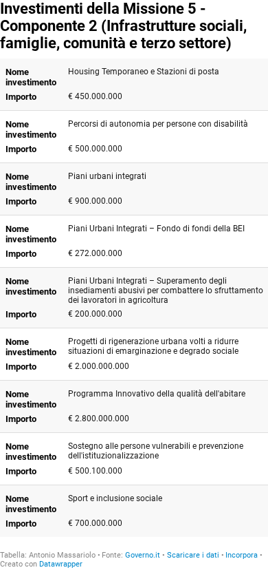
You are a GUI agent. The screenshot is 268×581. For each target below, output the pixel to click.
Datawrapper (60, 564)
